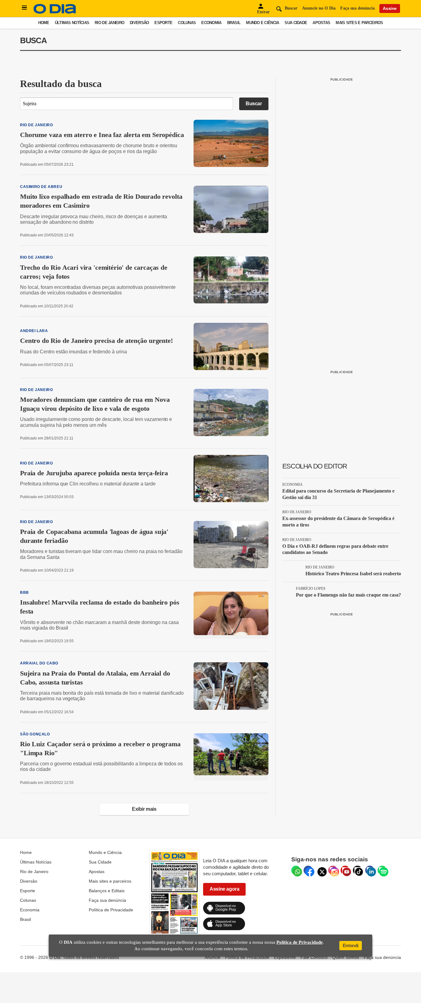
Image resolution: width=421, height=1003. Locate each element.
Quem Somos (345, 957)
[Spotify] (382, 870)
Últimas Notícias (72, 22)
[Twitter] (320, 870)
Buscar (254, 103)
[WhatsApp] (295, 870)
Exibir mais (144, 809)
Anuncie (212, 957)
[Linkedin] (369, 870)
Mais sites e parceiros (359, 22)
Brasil (234, 22)
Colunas (187, 22)
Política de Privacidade (111, 909)
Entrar (263, 12)
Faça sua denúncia (357, 8)
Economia (211, 22)
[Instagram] (332, 870)
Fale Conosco (314, 957)
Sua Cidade (295, 22)
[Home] (54, 12)
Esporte (163, 22)
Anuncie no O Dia (319, 8)
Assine (390, 8)
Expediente (285, 957)
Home (43, 22)
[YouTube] (345, 870)
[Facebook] (308, 870)
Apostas (321, 22)
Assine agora (224, 889)
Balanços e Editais (107, 890)
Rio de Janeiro (109, 22)
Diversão (139, 22)
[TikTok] (357, 870)
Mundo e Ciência (262, 22)
